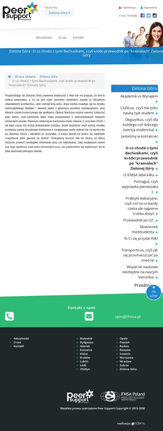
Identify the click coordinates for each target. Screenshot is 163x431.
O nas (62, 37)
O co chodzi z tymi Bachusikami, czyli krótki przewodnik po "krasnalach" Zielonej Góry (141, 158)
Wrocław (125, 361)
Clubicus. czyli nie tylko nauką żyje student (139, 110)
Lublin (84, 361)
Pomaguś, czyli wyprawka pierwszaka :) (140, 186)
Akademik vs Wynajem (139, 96)
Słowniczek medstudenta (145, 229)
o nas (122, 15)
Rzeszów (125, 350)
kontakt (132, 15)
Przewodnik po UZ (138, 220)
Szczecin (125, 354)
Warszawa (126, 357)
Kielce (84, 354)
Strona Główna (25, 77)
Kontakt (78, 37)
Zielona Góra (58, 13)
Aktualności (44, 37)
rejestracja (129, 7)
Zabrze (124, 365)
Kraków (85, 357)
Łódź (83, 365)
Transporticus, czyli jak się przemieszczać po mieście (139, 255)
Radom (124, 346)
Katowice (86, 350)
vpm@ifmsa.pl (128, 316)
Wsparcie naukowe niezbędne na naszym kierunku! (140, 271)
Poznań (124, 342)
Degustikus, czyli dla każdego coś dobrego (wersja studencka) (140, 124)
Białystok (86, 338)
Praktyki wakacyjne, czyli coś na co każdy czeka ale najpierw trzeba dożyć (141, 206)
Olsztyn (85, 369)
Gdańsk (85, 346)
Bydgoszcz (86, 342)
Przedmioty (145, 285)
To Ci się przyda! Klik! (141, 238)
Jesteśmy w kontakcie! (139, 136)
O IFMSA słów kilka (139, 174)
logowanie (150, 7)
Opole (124, 338)
